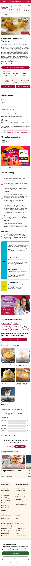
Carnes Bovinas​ (20, 523)
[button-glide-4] (19, 167)
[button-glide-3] (17, 167)
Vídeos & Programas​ (6, 498)
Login (9, 446)
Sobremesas (19, 521)
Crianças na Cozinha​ (21, 501)
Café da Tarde (6, 326)
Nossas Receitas (5, 490)
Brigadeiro (4, 535)
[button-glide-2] (16, 167)
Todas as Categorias (21, 535)
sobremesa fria (7, 323)
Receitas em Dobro (20, 490)
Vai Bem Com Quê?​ (20, 497)
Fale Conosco (4, 502)
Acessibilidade (5, 505)
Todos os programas (21, 504)
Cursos (20, 10)
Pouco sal (5, 329)
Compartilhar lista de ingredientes (17, 132)
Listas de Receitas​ (5, 493)
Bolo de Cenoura (5, 521)
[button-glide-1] (14, 167)
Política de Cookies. (16, 549)
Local (24, 326)
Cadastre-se (20, 446)
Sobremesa (17, 326)
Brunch (16, 323)
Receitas (13, 10)
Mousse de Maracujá (6, 526)
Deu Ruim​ (18, 499)
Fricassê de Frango (6, 528)
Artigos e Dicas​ (5, 495)
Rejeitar (15, 558)
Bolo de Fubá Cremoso (7, 523)
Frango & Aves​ (19, 526)
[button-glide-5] (21, 167)
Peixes (17, 533)
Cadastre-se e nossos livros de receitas (15, 1)
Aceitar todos (15, 553)
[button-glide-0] (12, 167)
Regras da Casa (5, 507)
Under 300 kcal (15, 329)
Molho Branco (5, 533)
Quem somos (4, 488)
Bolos (17, 518)
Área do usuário (5, 500)
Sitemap (3, 510)
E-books (28, 10)
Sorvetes (25, 329)
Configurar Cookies (15, 562)
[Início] (4, 7)
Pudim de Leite (5, 518)
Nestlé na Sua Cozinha (21, 488)
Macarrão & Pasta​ (20, 528)
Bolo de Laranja (5, 531)
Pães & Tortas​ (19, 531)
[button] (23, 86)
